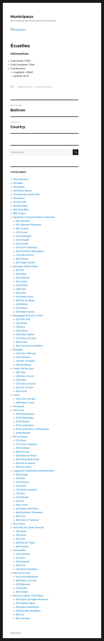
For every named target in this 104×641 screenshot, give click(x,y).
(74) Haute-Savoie (25, 311)
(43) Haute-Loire (24, 296)
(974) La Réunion (25, 425)
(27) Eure (20, 557)
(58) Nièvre (22, 330)
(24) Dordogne (23, 236)
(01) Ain (20, 270)
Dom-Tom (18, 410)
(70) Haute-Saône (25, 334)
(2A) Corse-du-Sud (25, 398)
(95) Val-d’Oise (24, 467)
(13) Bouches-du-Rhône (28, 610)
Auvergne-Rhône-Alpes (25, 266)
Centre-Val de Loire (23, 368)
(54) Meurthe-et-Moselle (26, 194)
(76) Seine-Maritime (26, 569)
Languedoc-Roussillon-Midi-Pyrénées (34, 470)
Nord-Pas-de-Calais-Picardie (28, 527)
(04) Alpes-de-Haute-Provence (32, 599)
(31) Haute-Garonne (26, 489)
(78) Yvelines (23, 448)
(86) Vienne (22, 258)
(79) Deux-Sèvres (25, 255)
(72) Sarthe (21, 588)
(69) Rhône (21, 304)
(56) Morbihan (23, 364)
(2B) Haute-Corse (25, 402)
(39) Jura (20, 327)
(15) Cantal (21, 281)
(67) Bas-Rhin (20, 205)
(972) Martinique (25, 417)
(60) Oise (20, 538)
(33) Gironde (22, 239)
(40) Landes (22, 243)
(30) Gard (21, 485)
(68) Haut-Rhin (21, 209)
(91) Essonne (22, 451)
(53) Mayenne (23, 584)
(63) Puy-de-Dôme (25, 300)
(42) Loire (21, 292)
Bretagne (18, 349)
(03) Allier (21, 274)
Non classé (19, 523)
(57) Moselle (19, 202)
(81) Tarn (21, 516)
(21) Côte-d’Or (23, 319)
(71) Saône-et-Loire (26, 338)
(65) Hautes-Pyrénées (27, 508)
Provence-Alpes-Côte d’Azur (28, 595)
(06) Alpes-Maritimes (27, 607)
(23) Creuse (22, 232)
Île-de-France (20, 436)
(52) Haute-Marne (22, 190)
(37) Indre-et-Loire (26, 383)
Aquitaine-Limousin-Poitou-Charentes (34, 217)
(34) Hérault (22, 497)
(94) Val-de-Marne (25, 463)
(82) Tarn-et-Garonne (27, 520)
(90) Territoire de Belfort (29, 345)
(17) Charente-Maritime (28, 224)
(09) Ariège (22, 474)
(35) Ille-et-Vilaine (25, 361)
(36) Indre (21, 379)
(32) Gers (20, 493)
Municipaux (21, 16)
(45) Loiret (21, 391)
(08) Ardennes (21, 179)
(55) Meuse (19, 198)
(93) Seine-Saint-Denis (27, 459)
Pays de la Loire (21, 573)
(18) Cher (21, 372)
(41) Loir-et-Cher (25, 387)
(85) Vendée (22, 591)
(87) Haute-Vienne (25, 262)
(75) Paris (21, 440)
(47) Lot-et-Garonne (26, 247)
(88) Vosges (19, 213)
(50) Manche (22, 561)
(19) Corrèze (22, 228)
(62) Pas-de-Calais (25, 542)
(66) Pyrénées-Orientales (29, 512)
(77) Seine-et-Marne (43, 87)
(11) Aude (20, 478)
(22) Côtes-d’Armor (26, 353)
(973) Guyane (23, 421)
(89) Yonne (21, 342)
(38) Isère (21, 289)
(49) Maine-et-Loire (26, 580)
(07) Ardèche (23, 277)
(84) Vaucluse (23, 618)
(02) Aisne (21, 531)
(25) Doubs (21, 323)
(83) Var (20, 614)
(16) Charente (23, 221)
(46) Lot (20, 501)
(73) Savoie (21, 308)
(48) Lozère (22, 504)
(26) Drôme (22, 285)
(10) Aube (18, 183)
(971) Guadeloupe (25, 414)
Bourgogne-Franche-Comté (28, 315)
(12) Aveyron (22, 482)
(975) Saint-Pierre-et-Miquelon (32, 429)
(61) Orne (20, 565)
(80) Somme (22, 546)
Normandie (19, 550)
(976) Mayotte (23, 432)
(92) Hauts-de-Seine (26, 455)
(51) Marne (19, 186)
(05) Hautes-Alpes (25, 603)
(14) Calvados (23, 554)
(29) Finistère (23, 357)
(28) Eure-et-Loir (25, 376)
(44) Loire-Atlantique (27, 576)
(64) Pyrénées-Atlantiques (30, 251)
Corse (16, 395)
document (18, 406)
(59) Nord (21, 535)
